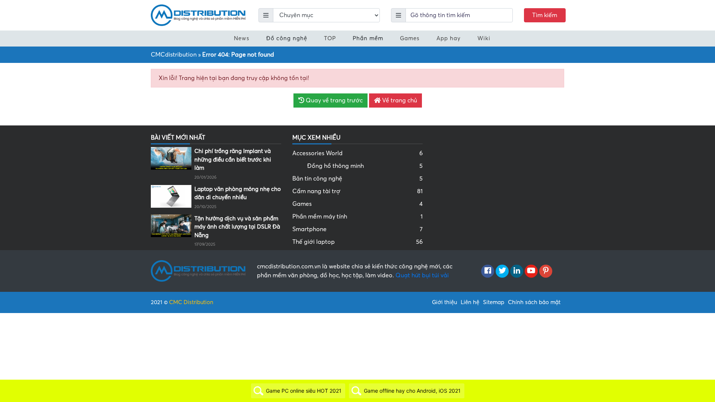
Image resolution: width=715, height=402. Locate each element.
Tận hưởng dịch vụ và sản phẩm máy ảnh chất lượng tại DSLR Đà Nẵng (237, 227)
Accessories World (357, 153)
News (242, 38)
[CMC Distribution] (198, 15)
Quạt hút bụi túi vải (422, 275)
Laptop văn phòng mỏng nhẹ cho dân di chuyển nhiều (237, 193)
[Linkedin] (516, 271)
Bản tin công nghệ (357, 178)
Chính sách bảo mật (534, 302)
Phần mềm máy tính (357, 216)
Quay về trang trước (333, 100)
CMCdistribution (174, 54)
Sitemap (493, 302)
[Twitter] (502, 271)
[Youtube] (531, 271)
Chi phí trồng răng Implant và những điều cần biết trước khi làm (232, 159)
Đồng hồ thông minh (365, 166)
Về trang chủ (399, 100)
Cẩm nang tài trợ (357, 191)
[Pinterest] (545, 271)
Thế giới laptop (357, 242)
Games (410, 38)
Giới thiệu (444, 302)
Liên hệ (470, 302)
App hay (448, 38)
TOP (330, 38)
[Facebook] (487, 271)
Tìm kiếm (544, 15)
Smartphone (357, 229)
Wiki (483, 38)
